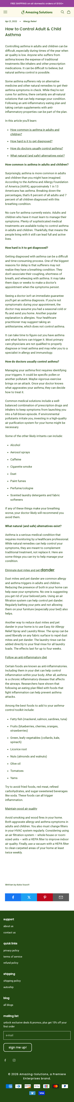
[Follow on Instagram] (14, 1060)
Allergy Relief (30, 21)
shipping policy (12, 980)
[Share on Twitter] (29, 897)
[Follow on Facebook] (5, 1060)
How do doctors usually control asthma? (36, 148)
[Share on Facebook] (13, 897)
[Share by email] (61, 897)
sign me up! (18, 1047)
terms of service (12, 956)
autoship (8, 987)
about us (8, 926)
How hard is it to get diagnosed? (31, 141)
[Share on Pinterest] (45, 897)
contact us (9, 932)
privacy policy (11, 950)
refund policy (10, 962)
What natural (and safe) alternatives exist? (37, 155)
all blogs (8, 1004)
